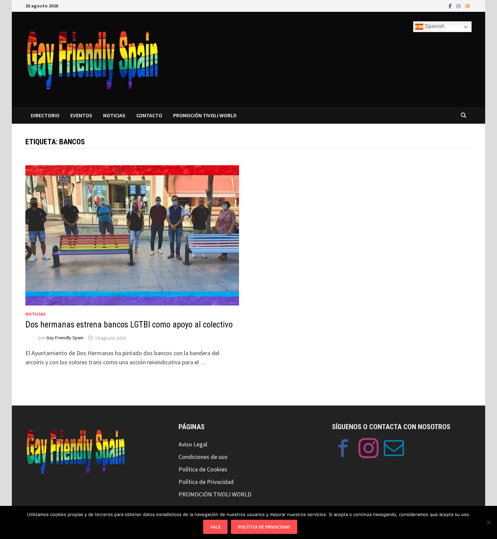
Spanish (434, 26)
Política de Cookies (203, 469)
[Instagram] (459, 5)
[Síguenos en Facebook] (343, 449)
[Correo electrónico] (468, 5)
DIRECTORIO (45, 115)
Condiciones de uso (203, 457)
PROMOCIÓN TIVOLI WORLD (205, 115)
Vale (215, 527)
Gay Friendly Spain (65, 338)
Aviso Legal (193, 444)
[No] (488, 522)
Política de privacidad (264, 527)
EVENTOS (81, 115)
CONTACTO (149, 115)
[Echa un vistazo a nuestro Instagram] (368, 449)
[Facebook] (451, 5)
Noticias (35, 314)
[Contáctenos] (394, 449)
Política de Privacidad (206, 482)
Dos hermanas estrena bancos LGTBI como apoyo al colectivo (129, 324)
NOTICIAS (114, 115)
